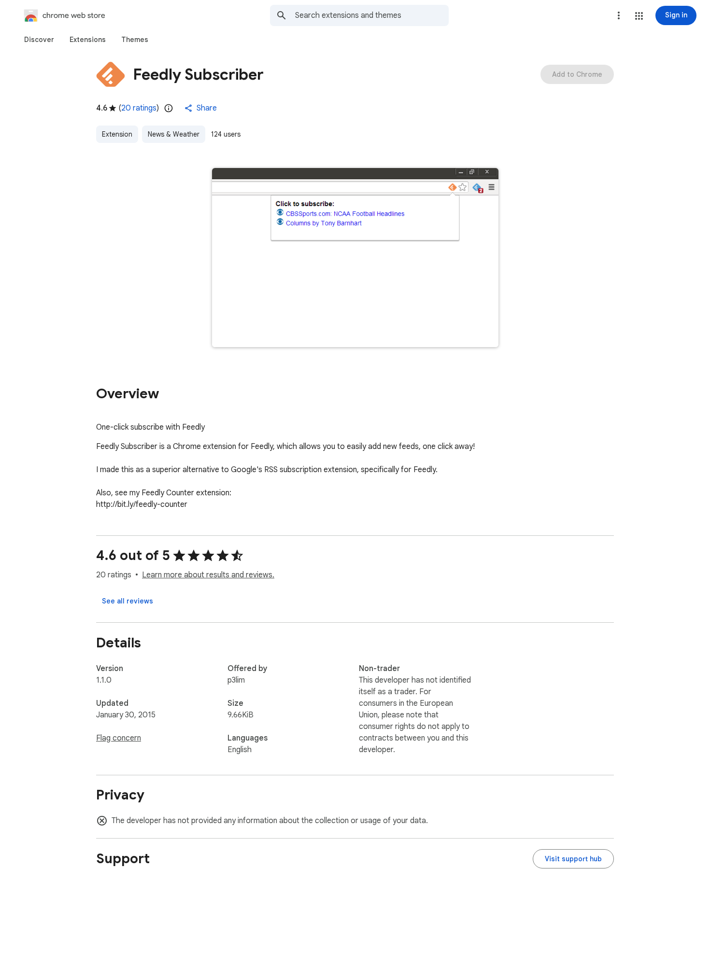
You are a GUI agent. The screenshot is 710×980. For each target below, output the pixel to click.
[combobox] (372, 15)
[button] (639, 16)
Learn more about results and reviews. (208, 575)
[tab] (39, 39)
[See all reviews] (127, 601)
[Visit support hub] (573, 858)
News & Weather (173, 134)
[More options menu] (618, 15)
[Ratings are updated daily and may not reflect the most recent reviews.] (168, 108)
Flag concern (118, 738)
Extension (117, 134)
